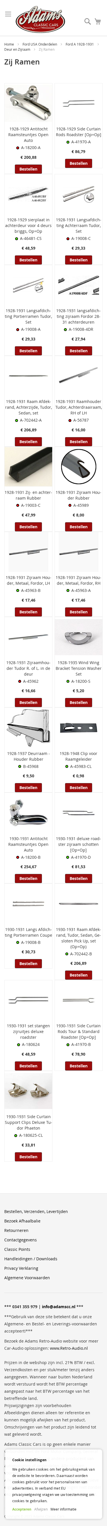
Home (9, 44)
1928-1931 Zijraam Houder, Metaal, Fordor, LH (28, 580)
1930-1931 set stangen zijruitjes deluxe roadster (28, 1031)
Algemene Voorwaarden (27, 1277)
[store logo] (40, 19)
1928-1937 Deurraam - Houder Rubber (28, 756)
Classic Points (17, 1249)
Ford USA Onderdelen (40, 44)
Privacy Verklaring (21, 1268)
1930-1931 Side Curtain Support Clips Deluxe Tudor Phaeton (28, 1122)
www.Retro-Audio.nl (69, 1348)
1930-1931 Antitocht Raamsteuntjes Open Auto (28, 844)
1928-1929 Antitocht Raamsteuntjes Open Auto (28, 134)
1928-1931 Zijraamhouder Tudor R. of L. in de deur (28, 668)
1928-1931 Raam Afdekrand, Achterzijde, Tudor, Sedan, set (28, 407)
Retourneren (16, 1230)
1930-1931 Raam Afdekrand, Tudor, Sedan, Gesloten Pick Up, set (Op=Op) (78, 938)
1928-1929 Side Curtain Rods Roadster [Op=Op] (78, 131)
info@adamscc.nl (58, 1306)
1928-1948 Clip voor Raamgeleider (78, 756)
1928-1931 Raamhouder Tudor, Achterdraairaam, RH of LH (78, 407)
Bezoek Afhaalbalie (22, 1221)
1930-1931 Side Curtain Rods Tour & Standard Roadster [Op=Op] (78, 1031)
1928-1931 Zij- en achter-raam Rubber (28, 495)
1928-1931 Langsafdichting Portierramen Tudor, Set (28, 316)
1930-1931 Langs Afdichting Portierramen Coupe (28, 932)
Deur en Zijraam (17, 49)
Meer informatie (63, 1509)
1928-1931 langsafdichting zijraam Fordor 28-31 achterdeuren (78, 316)
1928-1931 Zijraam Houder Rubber (78, 495)
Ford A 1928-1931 (80, 44)
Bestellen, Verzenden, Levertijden (36, 1211)
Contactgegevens (20, 1240)
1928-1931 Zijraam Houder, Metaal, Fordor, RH (78, 580)
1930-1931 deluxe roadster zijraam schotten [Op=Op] (78, 844)
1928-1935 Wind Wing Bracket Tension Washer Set (79, 668)
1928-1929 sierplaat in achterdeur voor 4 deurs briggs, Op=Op (28, 225)
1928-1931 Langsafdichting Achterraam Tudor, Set (78, 225)
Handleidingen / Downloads (30, 1258)
